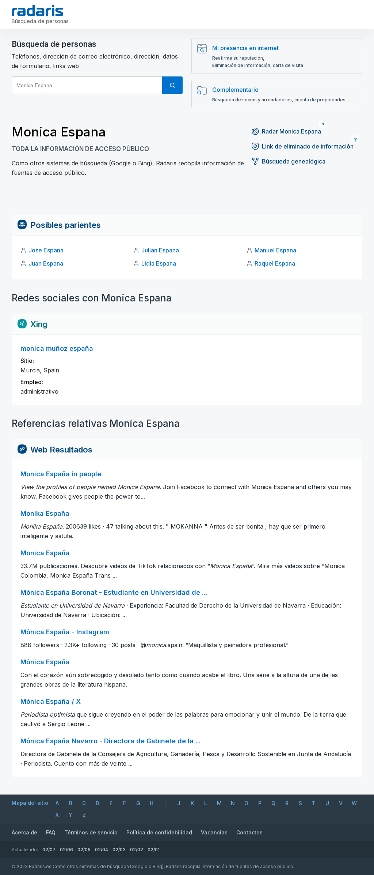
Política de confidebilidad (159, 832)
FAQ (51, 832)
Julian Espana (160, 250)
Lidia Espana (158, 263)
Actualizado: (25, 849)
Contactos (249, 832)
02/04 (101, 849)
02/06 (66, 849)
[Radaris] (37, 10)
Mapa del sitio (30, 803)
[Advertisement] (187, 198)
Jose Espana (46, 250)
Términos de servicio (91, 832)
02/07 (49, 849)
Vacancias (214, 832)
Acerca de (24, 832)
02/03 (119, 849)
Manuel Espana (275, 250)
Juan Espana (45, 263)
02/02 (136, 849)
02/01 (154, 849)
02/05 (84, 849)
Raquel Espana (275, 263)
